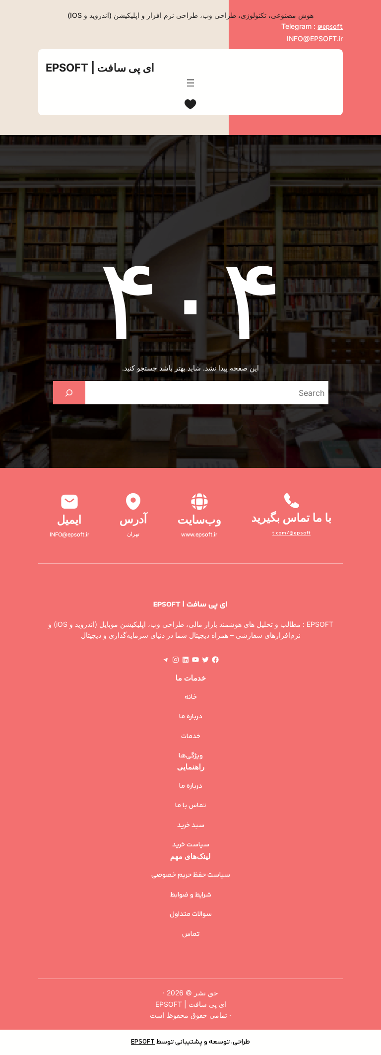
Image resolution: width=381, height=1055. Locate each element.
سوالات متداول (191, 914)
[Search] (69, 392)
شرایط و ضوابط (190, 895)
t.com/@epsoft (291, 533)
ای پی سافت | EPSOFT (100, 67)
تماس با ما (190, 805)
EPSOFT (143, 1042)
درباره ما (190, 716)
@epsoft (330, 27)
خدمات (190, 736)
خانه (191, 697)
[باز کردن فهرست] (190, 83)
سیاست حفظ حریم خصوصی (190, 875)
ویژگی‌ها (191, 756)
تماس (190, 934)
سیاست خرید (190, 844)
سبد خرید (190, 825)
